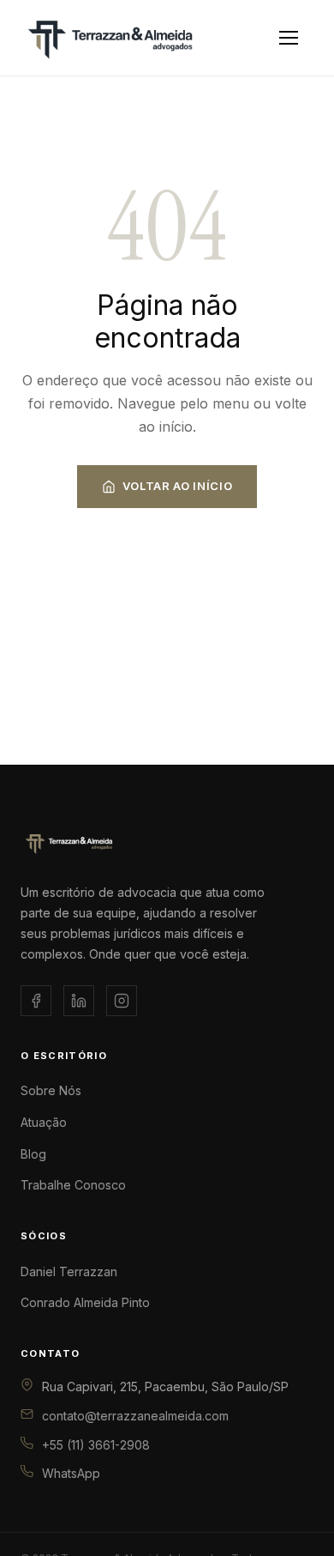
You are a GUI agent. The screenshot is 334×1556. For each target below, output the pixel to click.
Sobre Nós (51, 1090)
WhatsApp (71, 1473)
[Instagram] (121, 1000)
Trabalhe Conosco (73, 1185)
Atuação (44, 1122)
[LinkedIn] (78, 1000)
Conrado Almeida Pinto (85, 1302)
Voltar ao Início (177, 486)
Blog (33, 1154)
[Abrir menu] (288, 38)
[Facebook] (36, 1000)
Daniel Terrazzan (69, 1271)
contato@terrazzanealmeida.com (135, 1415)
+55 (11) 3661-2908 (96, 1445)
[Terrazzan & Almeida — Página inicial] (138, 38)
